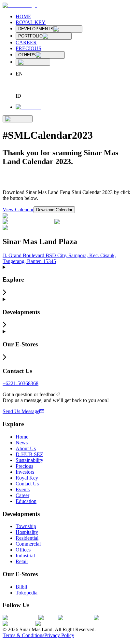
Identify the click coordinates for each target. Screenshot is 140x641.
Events (23, 489)
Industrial (25, 555)
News (22, 442)
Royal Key (27, 478)
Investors (25, 472)
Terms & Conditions (23, 635)
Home (22, 436)
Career (22, 495)
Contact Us (27, 483)
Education (26, 501)
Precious (24, 466)
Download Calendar (54, 209)
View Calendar (18, 209)
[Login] (28, 107)
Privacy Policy (59, 635)
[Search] (33, 62)
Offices (23, 549)
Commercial (28, 544)
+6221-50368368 (20, 383)
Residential (27, 538)
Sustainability (29, 460)
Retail (22, 561)
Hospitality (27, 532)
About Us (26, 448)
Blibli (21, 587)
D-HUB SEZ (29, 454)
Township (26, 526)
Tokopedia (26, 592)
